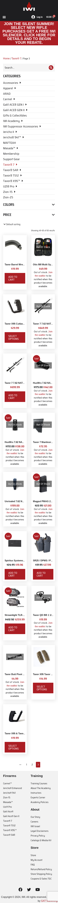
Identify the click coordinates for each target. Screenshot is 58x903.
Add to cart (12, 278)
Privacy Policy (38, 836)
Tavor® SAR (9, 835)
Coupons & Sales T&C (41, 879)
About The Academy (41, 788)
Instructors (36, 793)
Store (33, 855)
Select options (13, 337)
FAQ (33, 865)
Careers (34, 822)
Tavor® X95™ (10, 830)
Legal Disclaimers (39, 831)
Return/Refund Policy (41, 869)
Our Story (35, 817)
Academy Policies (39, 802)
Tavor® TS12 (9, 825)
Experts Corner (38, 797)
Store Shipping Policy (41, 874)
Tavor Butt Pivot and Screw (19, 674)
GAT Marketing (49, 901)
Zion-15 (6, 797)
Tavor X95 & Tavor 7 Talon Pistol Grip (25, 733)
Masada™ (8, 802)
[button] (4, 16)
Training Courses (39, 783)
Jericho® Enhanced (12, 788)
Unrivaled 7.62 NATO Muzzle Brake (23, 501)
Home (6, 58)
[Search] (51, 67)
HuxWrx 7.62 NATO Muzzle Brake (23, 442)
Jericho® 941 (9, 793)
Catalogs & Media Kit (41, 840)
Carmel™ (7, 783)
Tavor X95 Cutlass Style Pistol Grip (23, 323)
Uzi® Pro (7, 807)
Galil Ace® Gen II (11, 816)
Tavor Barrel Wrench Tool (18, 264)
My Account (36, 860)
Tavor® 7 (16, 58)
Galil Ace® (8, 811)
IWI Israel (35, 826)
